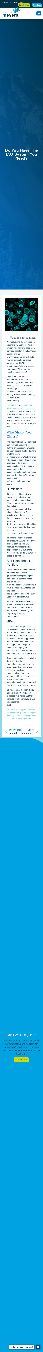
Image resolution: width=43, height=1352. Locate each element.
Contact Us (21, 1059)
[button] (38, 13)
